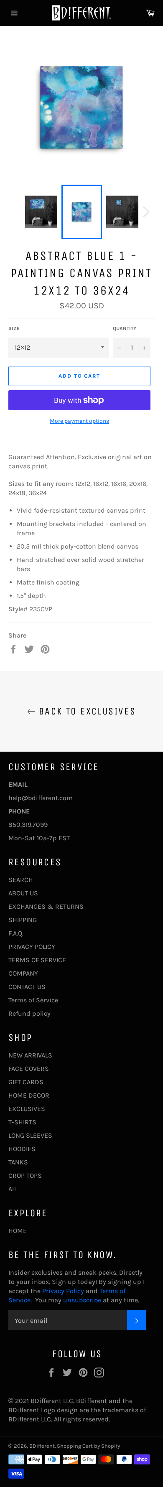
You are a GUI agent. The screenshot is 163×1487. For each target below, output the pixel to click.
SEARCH (20, 880)
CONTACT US (27, 987)
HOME (17, 1231)
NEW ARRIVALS (30, 1055)
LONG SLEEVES (30, 1135)
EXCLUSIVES (26, 1109)
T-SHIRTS (22, 1122)
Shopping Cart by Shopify (88, 1446)
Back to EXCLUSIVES (86, 711)
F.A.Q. (15, 933)
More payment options (79, 420)
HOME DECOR (28, 1095)
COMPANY (23, 973)
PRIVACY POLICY (31, 947)
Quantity (124, 328)
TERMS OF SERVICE (37, 960)
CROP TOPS (25, 1175)
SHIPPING (22, 920)
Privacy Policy (62, 1291)
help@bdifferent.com (40, 798)
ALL (13, 1189)
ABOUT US (23, 893)
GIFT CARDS (25, 1082)
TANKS (18, 1162)
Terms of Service (33, 1000)
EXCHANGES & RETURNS (46, 906)
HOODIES (22, 1149)
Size (14, 328)
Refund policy (29, 1013)
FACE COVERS (28, 1069)
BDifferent (42, 1446)
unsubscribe (82, 1300)
